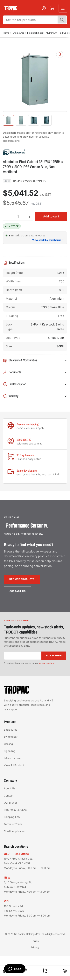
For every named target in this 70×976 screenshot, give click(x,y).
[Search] (62, 19)
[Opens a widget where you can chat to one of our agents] (14, 969)
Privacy (35, 947)
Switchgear (11, 736)
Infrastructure (12, 758)
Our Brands (11, 802)
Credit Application (14, 831)
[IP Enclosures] (30, 152)
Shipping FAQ (12, 816)
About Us (9, 788)
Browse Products (22, 579)
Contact (8, 795)
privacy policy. (46, 663)
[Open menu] (63, 8)
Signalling (9, 751)
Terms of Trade (13, 824)
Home (6, 32)
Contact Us (18, 591)
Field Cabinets (35, 32)
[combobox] (35, 19)
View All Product (14, 765)
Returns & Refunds (15, 809)
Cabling (8, 743)
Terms (35, 941)
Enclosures (18, 32)
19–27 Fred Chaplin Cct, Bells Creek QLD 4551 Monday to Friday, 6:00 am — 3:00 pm (27, 863)
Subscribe (54, 655)
